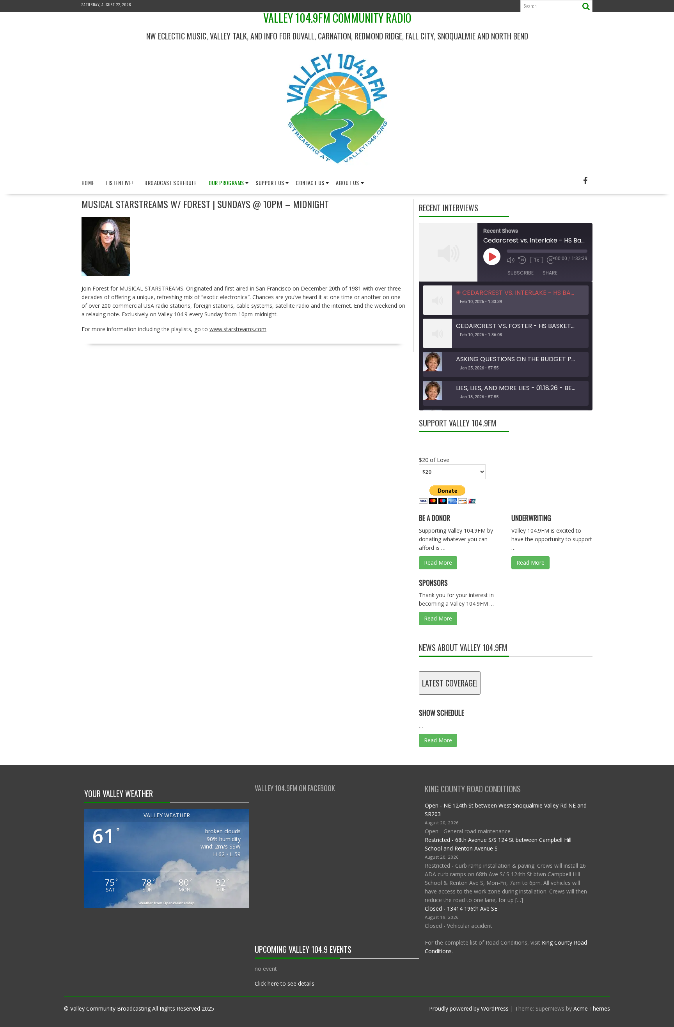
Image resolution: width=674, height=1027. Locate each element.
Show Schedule (441, 713)
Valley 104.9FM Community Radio (337, 18)
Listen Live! (119, 182)
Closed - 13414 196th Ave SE (461, 908)
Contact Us (310, 182)
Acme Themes (591, 1008)
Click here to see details (284, 983)
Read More (438, 562)
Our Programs (226, 182)
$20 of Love (434, 460)
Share (550, 272)
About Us (347, 182)
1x (536, 260)
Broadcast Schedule (170, 182)
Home (88, 182)
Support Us (269, 182)
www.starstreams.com (237, 329)
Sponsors (433, 583)
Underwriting (531, 518)
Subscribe (520, 272)
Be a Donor (434, 518)
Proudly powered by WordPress (469, 1008)
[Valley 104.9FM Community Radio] (337, 169)
